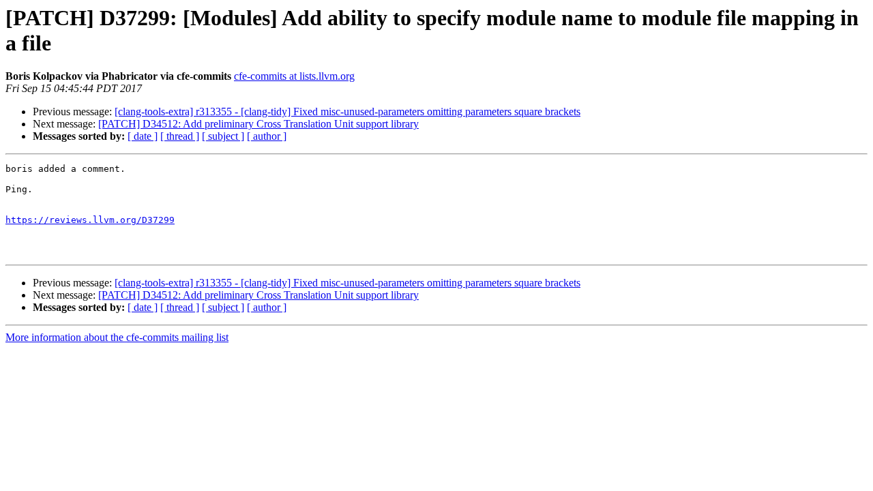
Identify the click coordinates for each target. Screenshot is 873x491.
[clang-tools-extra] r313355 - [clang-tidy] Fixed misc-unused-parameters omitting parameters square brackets (347, 111)
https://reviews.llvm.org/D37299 (90, 220)
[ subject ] (223, 136)
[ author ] (266, 136)
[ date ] (143, 136)
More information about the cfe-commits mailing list (116, 337)
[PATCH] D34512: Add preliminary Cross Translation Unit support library (258, 124)
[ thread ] (179, 136)
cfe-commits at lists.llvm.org (294, 76)
